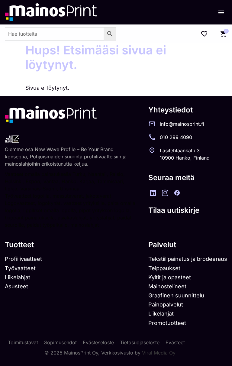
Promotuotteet (167, 323)
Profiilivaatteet (23, 259)
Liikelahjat (17, 277)
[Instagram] (164, 192)
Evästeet (175, 342)
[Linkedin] (152, 192)
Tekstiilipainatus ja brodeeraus (187, 259)
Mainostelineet (167, 286)
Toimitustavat (23, 342)
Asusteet (16, 286)
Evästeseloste (98, 342)
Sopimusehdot (60, 342)
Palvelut (162, 244)
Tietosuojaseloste (140, 342)
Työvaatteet (20, 268)
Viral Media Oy (159, 353)
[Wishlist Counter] (204, 33)
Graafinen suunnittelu (176, 295)
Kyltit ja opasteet (169, 277)
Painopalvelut (165, 304)
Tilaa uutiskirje (173, 210)
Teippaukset (164, 268)
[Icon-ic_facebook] (177, 192)
